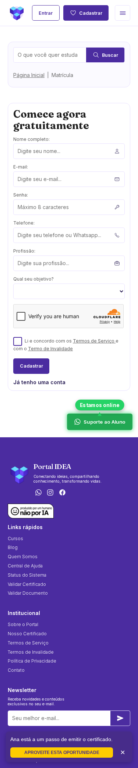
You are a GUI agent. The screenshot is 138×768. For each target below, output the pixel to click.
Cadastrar (90, 13)
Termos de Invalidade (31, 652)
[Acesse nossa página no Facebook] (62, 493)
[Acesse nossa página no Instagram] (50, 493)
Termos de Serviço (94, 341)
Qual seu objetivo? (33, 279)
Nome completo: (31, 139)
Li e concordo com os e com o (65, 344)
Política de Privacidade (32, 661)
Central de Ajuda (25, 566)
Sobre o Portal (23, 624)
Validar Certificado (27, 584)
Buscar (110, 55)
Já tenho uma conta (39, 382)
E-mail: (20, 167)
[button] (122, 13)
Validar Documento (28, 593)
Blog (13, 547)
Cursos (15, 538)
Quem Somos (23, 556)
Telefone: (24, 223)
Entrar (46, 13)
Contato (16, 670)
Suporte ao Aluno (104, 422)
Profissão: (24, 251)
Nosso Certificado (27, 633)
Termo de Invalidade (50, 348)
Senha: (20, 195)
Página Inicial (29, 75)
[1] (120, 718)
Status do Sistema (27, 575)
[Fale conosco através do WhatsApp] (38, 493)
